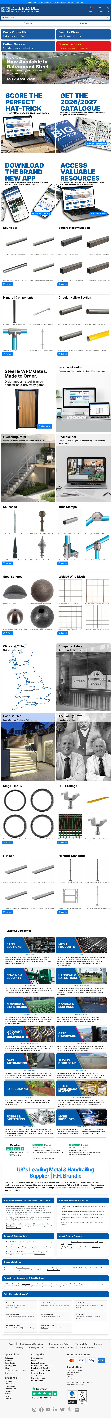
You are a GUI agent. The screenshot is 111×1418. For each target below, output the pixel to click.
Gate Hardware (80, 1046)
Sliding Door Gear (80, 1074)
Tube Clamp (10, 1226)
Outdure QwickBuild (53, 1270)
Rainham (8, 1381)
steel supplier (42, 1182)
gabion (70, 1244)
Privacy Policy (36, 1347)
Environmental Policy (59, 1344)
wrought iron (26, 1284)
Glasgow (8, 1384)
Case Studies (10, 1363)
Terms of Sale (82, 1344)
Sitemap (8, 1373)
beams (78, 1206)
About (11, 1344)
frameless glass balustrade (35, 1206)
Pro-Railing (12, 1219)
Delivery (20, 1347)
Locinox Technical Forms (15, 1370)
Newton (8, 1394)
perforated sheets (88, 1242)
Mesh (81, 959)
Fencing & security (38, 1363)
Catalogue (9, 1358)
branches (19, 1187)
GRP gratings (96, 1247)
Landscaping (27, 1101)
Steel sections (37, 1358)
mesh (96, 1242)
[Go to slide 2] (52, 83)
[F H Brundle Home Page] (20, 11)
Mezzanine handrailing (13, 1228)
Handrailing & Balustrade (80, 989)
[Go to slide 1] (50, 83)
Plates (72, 1217)
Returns (98, 1344)
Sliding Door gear (38, 1378)
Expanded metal (76, 1242)
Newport (8, 1396)
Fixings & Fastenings (29, 1131)
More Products (81, 1130)
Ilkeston (8, 1391)
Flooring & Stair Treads (28, 1018)
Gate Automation (28, 1074)
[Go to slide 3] (54, 83)
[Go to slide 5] (58, 83)
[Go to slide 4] (56, 83)
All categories (10, 1365)
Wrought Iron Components (29, 1046)
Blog (7, 1368)
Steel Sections (28, 958)
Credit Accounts (85, 1303)
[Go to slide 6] (60, 83)
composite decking (23, 1268)
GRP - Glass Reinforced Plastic (81, 1102)
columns (90, 1206)
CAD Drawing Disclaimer (32, 1344)
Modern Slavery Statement (61, 1347)
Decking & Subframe (80, 1017)
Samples (8, 1360)
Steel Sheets (65, 1217)
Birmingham (10, 1386)
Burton (8, 1399)
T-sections (97, 1206)
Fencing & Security (28, 988)
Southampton (10, 1389)
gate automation (39, 1254)
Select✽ (83, 23)
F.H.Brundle (44, 1328)
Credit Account (87, 1347)
